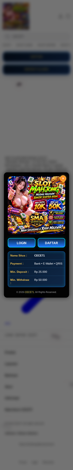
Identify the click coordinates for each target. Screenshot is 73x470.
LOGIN (21, 243)
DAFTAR (51, 243)
